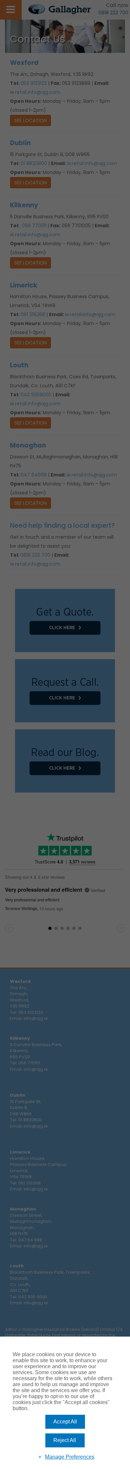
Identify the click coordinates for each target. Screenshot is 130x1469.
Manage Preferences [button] (69, 1457)
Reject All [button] (64, 1440)
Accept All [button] (65, 1421)
